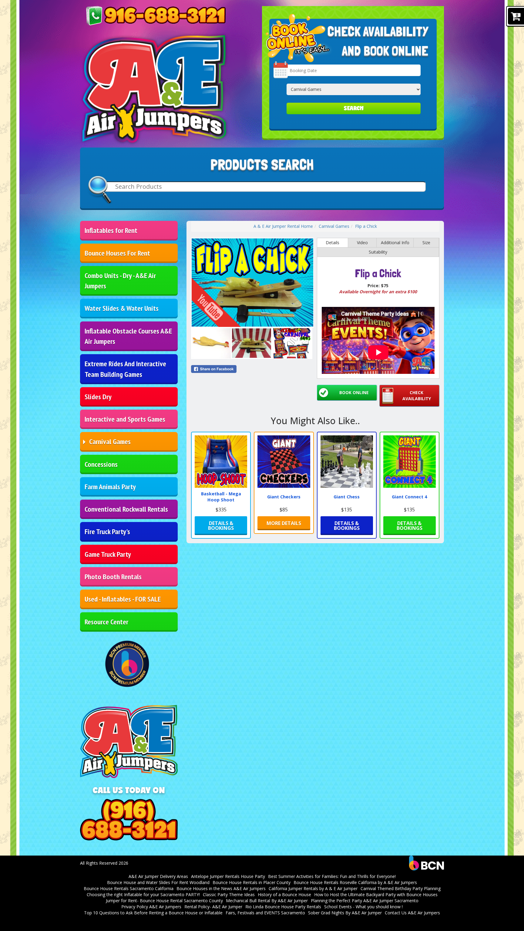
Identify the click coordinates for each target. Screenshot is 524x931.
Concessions (101, 464)
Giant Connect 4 (409, 497)
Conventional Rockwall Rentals (126, 509)
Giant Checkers (284, 497)
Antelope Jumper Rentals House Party (228, 876)
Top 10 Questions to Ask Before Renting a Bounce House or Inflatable (153, 913)
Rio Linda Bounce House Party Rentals (283, 906)
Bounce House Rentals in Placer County (252, 882)
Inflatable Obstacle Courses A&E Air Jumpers (128, 336)
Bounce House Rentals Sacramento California (128, 888)
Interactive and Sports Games (125, 419)
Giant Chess (347, 497)
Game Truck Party (108, 554)
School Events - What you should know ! (363, 906)
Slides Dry (98, 396)
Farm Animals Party (110, 486)
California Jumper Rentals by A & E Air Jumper (313, 888)
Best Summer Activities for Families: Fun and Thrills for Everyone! (332, 876)
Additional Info (395, 242)
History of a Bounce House (284, 894)
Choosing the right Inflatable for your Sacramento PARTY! (143, 894)
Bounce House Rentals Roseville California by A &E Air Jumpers (355, 882)
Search (354, 108)
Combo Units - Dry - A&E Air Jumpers (120, 281)
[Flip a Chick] (252, 282)
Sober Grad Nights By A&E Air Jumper (345, 913)
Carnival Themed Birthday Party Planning (401, 888)
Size (426, 242)
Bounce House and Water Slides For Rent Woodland (158, 882)
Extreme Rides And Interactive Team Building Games (125, 369)
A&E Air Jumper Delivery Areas (158, 876)
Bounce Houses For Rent (117, 253)
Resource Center (106, 622)
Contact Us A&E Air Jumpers (412, 913)
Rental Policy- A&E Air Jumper (213, 906)
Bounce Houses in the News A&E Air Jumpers (221, 888)
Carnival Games (110, 441)
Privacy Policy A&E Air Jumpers (151, 906)
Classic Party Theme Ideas (229, 894)
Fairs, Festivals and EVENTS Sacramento (265, 913)
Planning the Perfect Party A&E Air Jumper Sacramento (364, 900)
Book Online (354, 392)
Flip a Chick (366, 226)
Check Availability (416, 395)
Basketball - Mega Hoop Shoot (221, 497)
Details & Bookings (221, 525)
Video (362, 242)
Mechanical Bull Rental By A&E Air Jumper (267, 900)
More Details (284, 523)
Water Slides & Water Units (122, 308)
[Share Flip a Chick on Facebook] (252, 369)
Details (332, 242)
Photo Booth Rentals (113, 576)
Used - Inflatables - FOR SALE (123, 599)
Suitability (378, 252)
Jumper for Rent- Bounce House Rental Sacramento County (164, 900)
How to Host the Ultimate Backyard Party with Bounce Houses (376, 894)
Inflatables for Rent (111, 230)
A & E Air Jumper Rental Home (283, 226)
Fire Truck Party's (107, 531)
